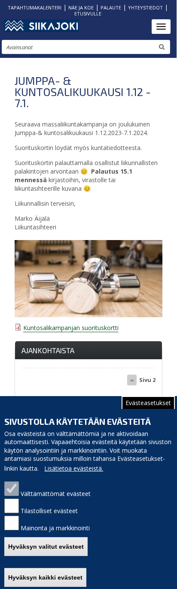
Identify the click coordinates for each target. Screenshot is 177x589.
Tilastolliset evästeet (49, 511)
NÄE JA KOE (81, 7)
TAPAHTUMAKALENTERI (34, 7)
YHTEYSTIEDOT (145, 7)
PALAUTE (111, 7)
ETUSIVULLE (87, 13)
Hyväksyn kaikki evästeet (45, 577)
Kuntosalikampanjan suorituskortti (71, 328)
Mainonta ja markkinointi (55, 528)
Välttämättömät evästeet (56, 494)
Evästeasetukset (148, 403)
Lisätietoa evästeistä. (73, 468)
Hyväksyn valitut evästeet (46, 546)
